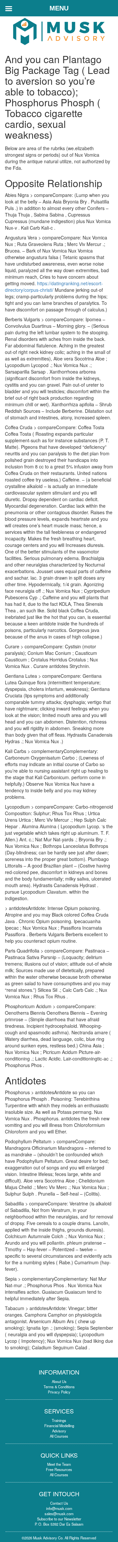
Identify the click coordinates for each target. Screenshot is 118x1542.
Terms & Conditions (59, 1386)
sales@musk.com (59, 1513)
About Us (59, 1381)
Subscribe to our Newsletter (59, 1518)
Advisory (59, 1430)
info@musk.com (59, 1508)
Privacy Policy (59, 1391)
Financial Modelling (59, 1425)
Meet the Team (59, 1464)
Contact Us (59, 1503)
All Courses (59, 1436)
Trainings (59, 1420)
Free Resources (59, 1469)
